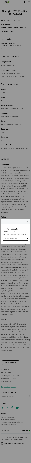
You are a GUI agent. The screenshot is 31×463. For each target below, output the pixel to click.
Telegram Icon (27, 238)
